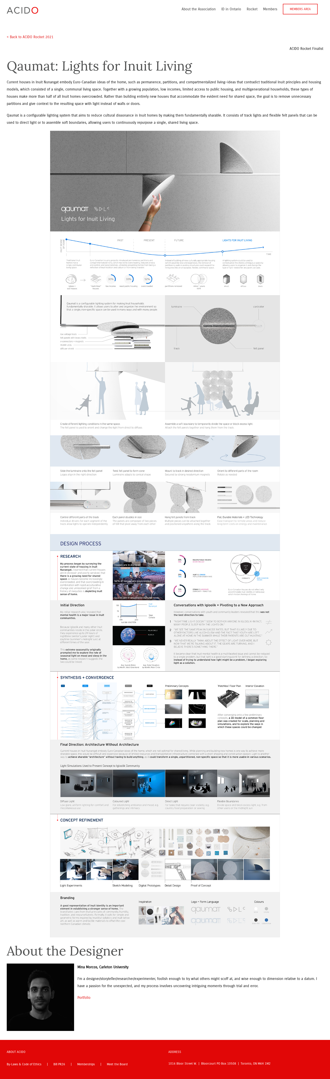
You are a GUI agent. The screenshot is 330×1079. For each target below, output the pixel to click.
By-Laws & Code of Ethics (24, 1064)
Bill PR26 (59, 1064)
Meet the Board (117, 1064)
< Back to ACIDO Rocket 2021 (31, 37)
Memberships (86, 1064)
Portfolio (83, 997)
